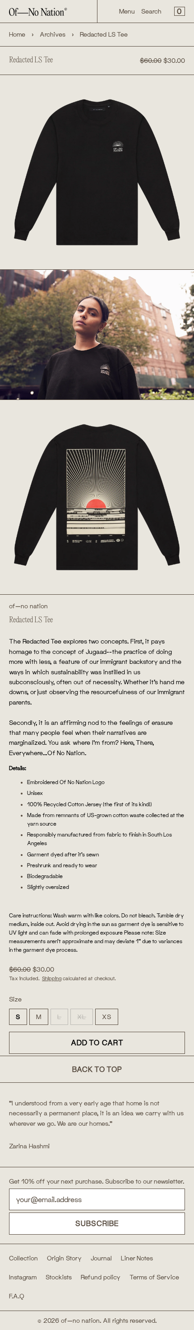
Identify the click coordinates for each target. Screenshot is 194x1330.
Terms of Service (154, 1277)
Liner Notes (137, 1258)
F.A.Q (16, 1296)
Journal (101, 1258)
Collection (23, 1258)
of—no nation (28, 606)
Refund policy (100, 1277)
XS (106, 1016)
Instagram (23, 1277)
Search (151, 11)
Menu (127, 11)
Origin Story (64, 1258)
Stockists (59, 1277)
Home (17, 34)
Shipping (51, 978)
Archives (52, 34)
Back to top (97, 1069)
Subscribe (97, 1223)
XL (85, 1019)
